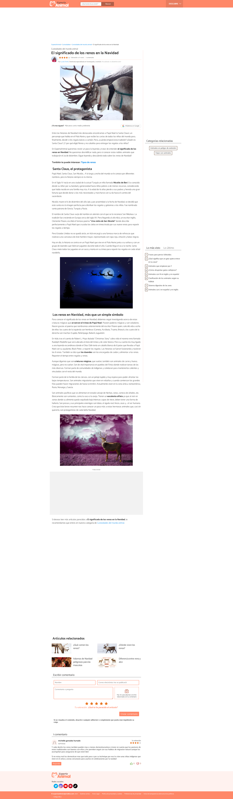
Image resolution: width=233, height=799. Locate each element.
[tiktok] (75, 786)
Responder (56, 763)
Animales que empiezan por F (160, 266)
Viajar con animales (163, 153)
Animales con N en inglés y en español (163, 274)
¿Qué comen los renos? (81, 646)
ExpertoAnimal (56, 44)
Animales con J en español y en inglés (163, 289)
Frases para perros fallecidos (159, 254)
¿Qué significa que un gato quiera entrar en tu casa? (164, 260)
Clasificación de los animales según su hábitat (163, 280)
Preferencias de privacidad (132, 794)
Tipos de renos (88, 162)
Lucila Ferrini (65, 61)
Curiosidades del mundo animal (82, 44)
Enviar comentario (129, 714)
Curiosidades (66, 44)
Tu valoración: (80, 707)
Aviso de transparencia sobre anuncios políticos (159, 794)
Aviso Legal (96, 794)
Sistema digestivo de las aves (160, 285)
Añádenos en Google (132, 126)
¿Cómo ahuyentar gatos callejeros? (162, 270)
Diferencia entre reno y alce (130, 660)
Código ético (57, 797)
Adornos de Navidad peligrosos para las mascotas (82, 662)
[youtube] (65, 786)
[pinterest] (70, 786)
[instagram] (60, 786)
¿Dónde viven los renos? (127, 646)
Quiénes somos (85, 794)
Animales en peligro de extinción (163, 148)
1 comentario (90, 58)
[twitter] (56, 786)
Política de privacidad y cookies (112, 794)
